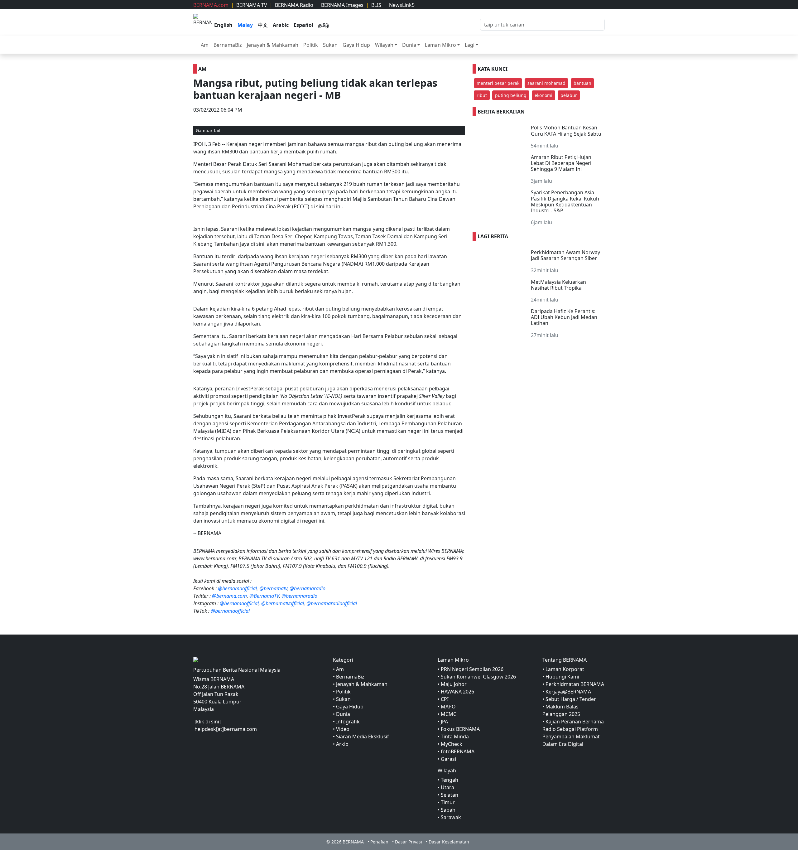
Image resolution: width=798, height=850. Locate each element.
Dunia (409, 44)
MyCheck (451, 744)
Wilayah (384, 44)
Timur (448, 802)
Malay (245, 25)
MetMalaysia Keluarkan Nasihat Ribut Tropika (558, 284)
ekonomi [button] (543, 95)
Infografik (348, 721)
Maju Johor (454, 684)
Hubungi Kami (562, 676)
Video (342, 729)
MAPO (448, 706)
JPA (444, 721)
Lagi (469, 44)
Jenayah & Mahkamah (272, 44)
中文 (263, 25)
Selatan (449, 794)
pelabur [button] (568, 95)
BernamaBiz (228, 44)
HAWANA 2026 (457, 691)
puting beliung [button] (510, 95)
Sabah (448, 809)
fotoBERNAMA (457, 751)
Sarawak (451, 817)
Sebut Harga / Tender (571, 699)
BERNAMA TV (251, 5)
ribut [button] (482, 95)
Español (303, 25)
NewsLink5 (402, 5)
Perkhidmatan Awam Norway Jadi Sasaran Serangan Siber (565, 255)
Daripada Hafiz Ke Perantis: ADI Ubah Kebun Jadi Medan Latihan (564, 317)
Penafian (379, 842)
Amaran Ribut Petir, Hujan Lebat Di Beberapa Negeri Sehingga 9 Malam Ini (561, 163)
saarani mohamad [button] (546, 83)
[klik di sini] (208, 721)
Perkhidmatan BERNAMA (575, 684)
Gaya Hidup (356, 44)
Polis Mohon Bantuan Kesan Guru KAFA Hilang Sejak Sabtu (566, 130)
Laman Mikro (440, 44)
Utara (447, 787)
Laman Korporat (565, 669)
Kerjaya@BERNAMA (568, 691)
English (223, 25)
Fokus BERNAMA (460, 729)
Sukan (330, 44)
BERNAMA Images (342, 5)
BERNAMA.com (210, 5)
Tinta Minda (455, 736)
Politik (310, 44)
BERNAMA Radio (294, 5)
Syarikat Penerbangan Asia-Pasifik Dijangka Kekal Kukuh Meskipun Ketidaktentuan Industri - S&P (565, 201)
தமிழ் (323, 25)
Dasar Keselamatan (449, 842)
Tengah (449, 779)
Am (205, 44)
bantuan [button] (582, 83)
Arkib (342, 744)
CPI (445, 699)
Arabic (281, 25)
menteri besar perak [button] (498, 83)
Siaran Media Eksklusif (362, 736)
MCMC (448, 714)
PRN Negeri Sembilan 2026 (472, 669)
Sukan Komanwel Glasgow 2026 (478, 676)
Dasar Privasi (408, 842)
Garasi (448, 759)
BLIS (376, 5)
